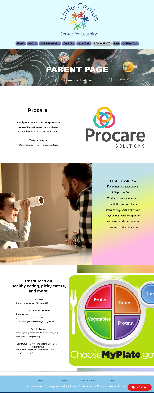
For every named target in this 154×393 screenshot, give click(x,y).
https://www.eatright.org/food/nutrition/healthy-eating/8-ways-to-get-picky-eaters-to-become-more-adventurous (36, 353)
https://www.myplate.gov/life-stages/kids (32, 303)
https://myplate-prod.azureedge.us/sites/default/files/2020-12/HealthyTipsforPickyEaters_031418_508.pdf (35, 318)
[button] (84, 43)
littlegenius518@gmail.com (62, 386)
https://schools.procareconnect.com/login (38, 145)
